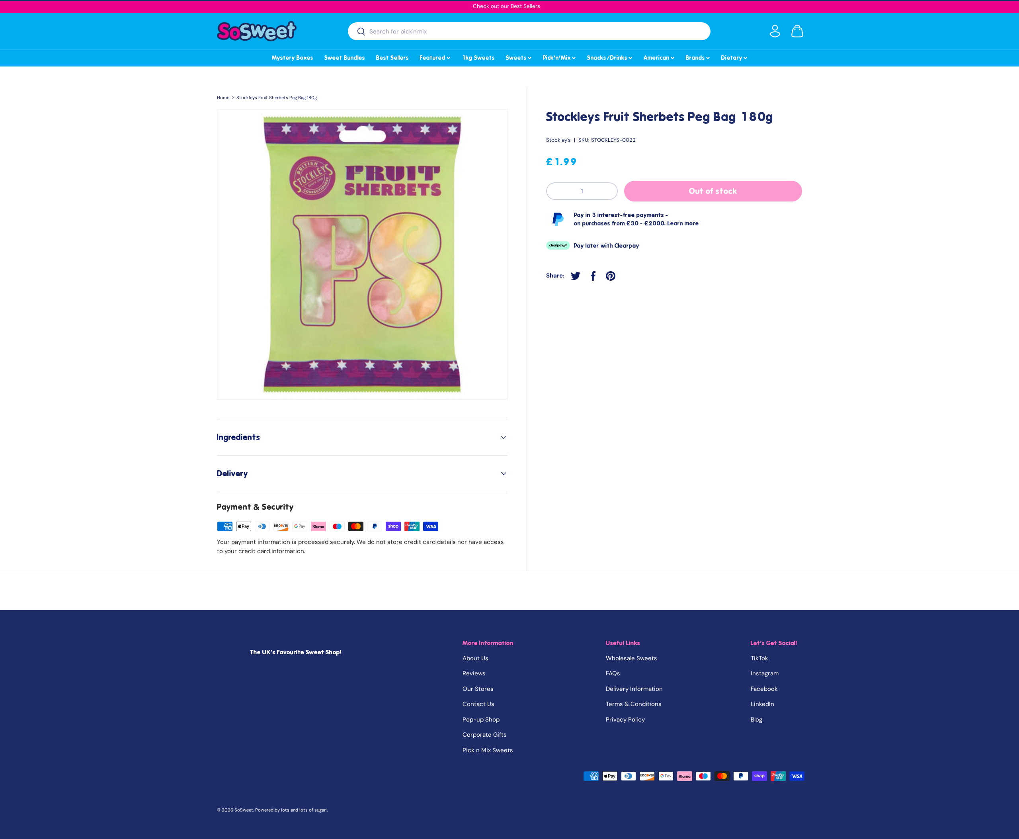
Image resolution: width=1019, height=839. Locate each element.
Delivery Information (634, 689)
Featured (435, 56)
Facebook (764, 689)
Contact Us (478, 704)
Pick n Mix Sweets (488, 750)
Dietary (734, 56)
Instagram (765, 673)
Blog (756, 720)
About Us (475, 658)
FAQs (613, 673)
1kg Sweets (478, 58)
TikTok (759, 658)
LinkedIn (762, 704)
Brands (698, 56)
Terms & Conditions (634, 704)
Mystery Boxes (292, 58)
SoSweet (243, 810)
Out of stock (713, 191)
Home (223, 98)
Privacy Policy (625, 720)
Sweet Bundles (344, 58)
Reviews (474, 673)
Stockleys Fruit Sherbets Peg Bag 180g (276, 98)
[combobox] (529, 31)
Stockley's (558, 140)
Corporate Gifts (485, 735)
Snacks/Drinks (610, 56)
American (659, 56)
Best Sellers (525, 6)
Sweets (519, 56)
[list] (362, 254)
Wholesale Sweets (631, 658)
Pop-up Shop (481, 720)
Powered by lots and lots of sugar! (291, 810)
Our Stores (478, 689)
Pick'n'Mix (560, 56)
